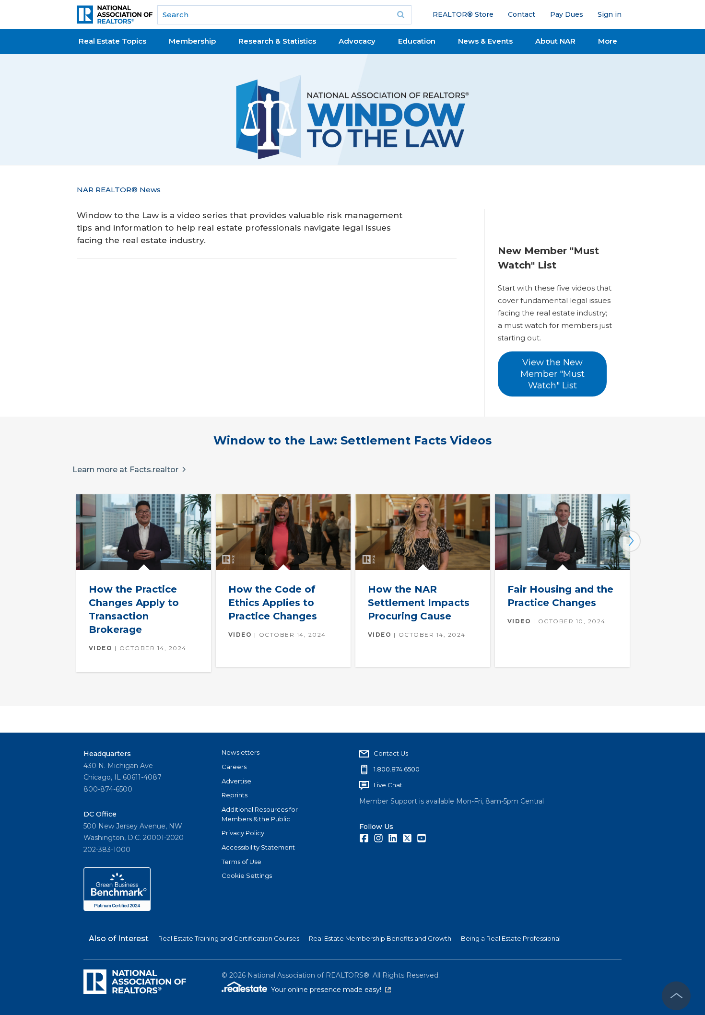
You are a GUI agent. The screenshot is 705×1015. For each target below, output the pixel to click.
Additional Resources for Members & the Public (260, 814)
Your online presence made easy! (331, 989)
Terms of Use (241, 861)
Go (401, 14)
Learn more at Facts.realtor (125, 469)
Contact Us (391, 753)
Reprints (234, 795)
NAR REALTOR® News (119, 189)
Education (416, 41)
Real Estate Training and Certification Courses (228, 938)
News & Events (485, 41)
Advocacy (357, 41)
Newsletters (240, 752)
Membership (192, 41)
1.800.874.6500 (397, 769)
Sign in (610, 14)
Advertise (236, 781)
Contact (521, 14)
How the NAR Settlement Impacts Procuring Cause (419, 602)
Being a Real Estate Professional (511, 938)
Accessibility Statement (258, 847)
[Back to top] (676, 995)
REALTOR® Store (463, 14)
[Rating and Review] (117, 908)
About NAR (555, 41)
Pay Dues (566, 14)
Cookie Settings (247, 875)
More (607, 41)
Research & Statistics (277, 41)
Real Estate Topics (112, 41)
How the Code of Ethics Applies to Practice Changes (272, 602)
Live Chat (388, 785)
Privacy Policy (243, 833)
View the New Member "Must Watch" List (552, 374)
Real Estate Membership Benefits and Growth (380, 938)
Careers (234, 766)
